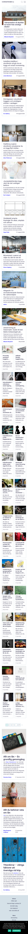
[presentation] (4, 15)
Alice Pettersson (7, 158)
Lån (4, 815)
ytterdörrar (16, 873)
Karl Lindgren (6, 195)
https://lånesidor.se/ (11, 762)
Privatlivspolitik (16, 930)
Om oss (14, 920)
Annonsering (14, 917)
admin (5, 304)
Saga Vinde (6, 232)
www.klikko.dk (15, 910)
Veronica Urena (7, 777)
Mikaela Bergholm (9, 37)
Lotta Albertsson (7, 76)
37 (19, 725)
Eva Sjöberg (6, 113)
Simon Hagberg (7, 267)
